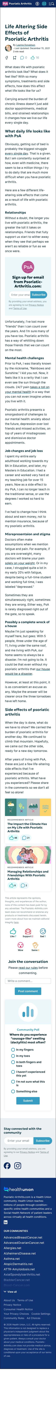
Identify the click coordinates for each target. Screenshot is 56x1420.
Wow (18, 946)
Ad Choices (33, 1318)
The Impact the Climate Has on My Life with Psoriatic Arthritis (27, 827)
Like (11, 933)
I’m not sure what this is (30, 1083)
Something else (26, 1091)
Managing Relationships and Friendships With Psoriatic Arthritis (28, 875)
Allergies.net (12, 1248)
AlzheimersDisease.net (20, 1253)
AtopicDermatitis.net (18, 1264)
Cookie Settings (40, 1313)
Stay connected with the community (23, 1131)
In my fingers (25, 1049)
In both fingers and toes (28, 1063)
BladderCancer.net (17, 1280)
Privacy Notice (36, 305)
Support (27, 933)
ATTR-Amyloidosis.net (19, 1269)
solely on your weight (20, 563)
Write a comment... (20, 981)
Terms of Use (20, 308)
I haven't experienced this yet (30, 1073)
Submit (28, 1100)
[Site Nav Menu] (51, 3)
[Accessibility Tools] (37, 3)
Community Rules (14, 1318)
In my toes (23, 1055)
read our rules (28, 968)
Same (34, 946)
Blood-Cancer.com (17, 1285)
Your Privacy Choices (16, 1313)
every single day (16, 153)
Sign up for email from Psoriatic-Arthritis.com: (28, 282)
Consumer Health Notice (18, 1309)
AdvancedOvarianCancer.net (24, 1243)
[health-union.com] (18, 1190)
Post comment (28, 991)
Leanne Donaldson (25, 45)
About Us (9, 1300)
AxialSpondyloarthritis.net (22, 1274)
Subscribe (39, 294)
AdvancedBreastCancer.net (23, 1237)
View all (12, 1291)
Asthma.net (12, 1259)
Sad (41, 933)
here (16, 922)
